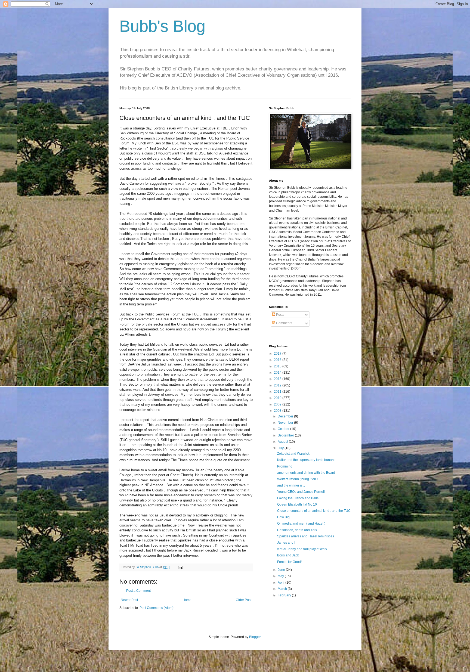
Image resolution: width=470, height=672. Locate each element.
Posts (279, 315)
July (281, 448)
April (281, 582)
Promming (284, 466)
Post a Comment (138, 591)
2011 (278, 392)
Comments (283, 323)
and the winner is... (291, 485)
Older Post (243, 600)
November (286, 423)
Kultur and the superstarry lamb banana (306, 460)
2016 (278, 360)
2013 (278, 379)
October (284, 429)
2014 (278, 372)
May (281, 576)
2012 (278, 385)
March (283, 589)
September (286, 435)
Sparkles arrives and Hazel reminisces (305, 536)
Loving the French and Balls (298, 498)
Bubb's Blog (162, 26)
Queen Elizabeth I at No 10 (297, 504)
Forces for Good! (289, 562)
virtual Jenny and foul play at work (302, 549)
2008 (278, 411)
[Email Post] (180, 567)
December (286, 416)
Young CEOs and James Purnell (301, 492)
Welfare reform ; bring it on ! (297, 479)
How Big (283, 517)
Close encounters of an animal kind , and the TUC (314, 511)
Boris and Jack (288, 555)
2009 (278, 404)
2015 (278, 366)
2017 (278, 353)
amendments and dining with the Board (306, 473)
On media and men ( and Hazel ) (301, 523)
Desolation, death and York (297, 530)
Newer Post (129, 600)
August (283, 442)
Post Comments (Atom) (157, 608)
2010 (278, 398)
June (282, 570)
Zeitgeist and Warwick (293, 454)
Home (187, 600)
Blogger (255, 637)
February (285, 595)
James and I (286, 542)
